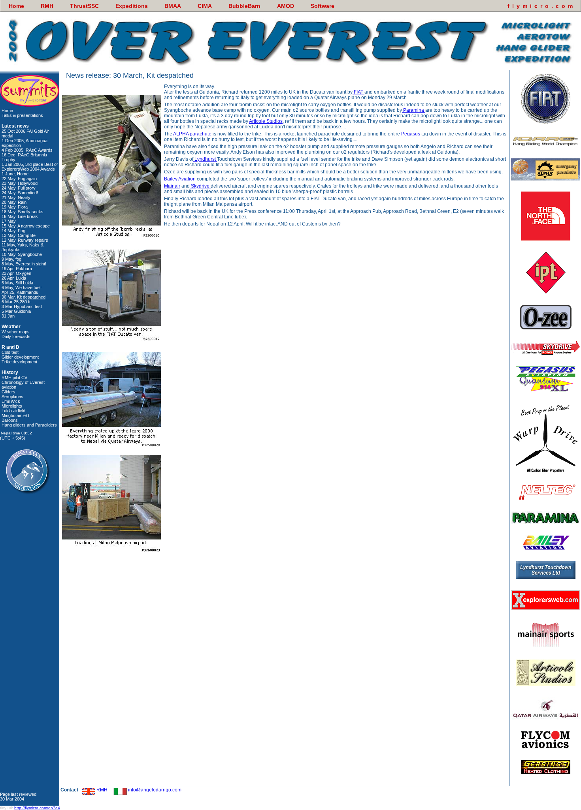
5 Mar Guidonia (16, 311)
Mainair (172, 186)
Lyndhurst (205, 159)
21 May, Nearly (16, 197)
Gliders (8, 391)
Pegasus (410, 134)
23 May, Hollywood (20, 183)
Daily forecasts (16, 336)
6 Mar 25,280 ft (16, 301)
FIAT (358, 92)
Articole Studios (266, 121)
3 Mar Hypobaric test (22, 306)
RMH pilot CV (14, 377)
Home (7, 110)
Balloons (10, 420)
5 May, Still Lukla (17, 282)
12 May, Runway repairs (25, 240)
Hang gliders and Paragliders (29, 425)
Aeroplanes (12, 396)
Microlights (12, 406)
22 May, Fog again (19, 178)
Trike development (19, 361)
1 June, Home (15, 173)
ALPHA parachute (192, 134)
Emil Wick (11, 401)
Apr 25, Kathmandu (20, 292)
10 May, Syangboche (22, 254)
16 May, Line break (20, 216)
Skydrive (200, 186)
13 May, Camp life (19, 235)
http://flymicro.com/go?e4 (37, 808)
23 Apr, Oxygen (16, 273)
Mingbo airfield (15, 415)
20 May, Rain (14, 202)
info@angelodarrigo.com (154, 790)
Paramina (413, 110)
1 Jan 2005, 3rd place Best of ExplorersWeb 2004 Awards (30, 166)
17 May (9, 221)
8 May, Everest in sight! (24, 263)
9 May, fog (11, 259)
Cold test (10, 352)
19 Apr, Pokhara (17, 268)
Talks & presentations (22, 115)
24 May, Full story (19, 188)
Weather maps (16, 331)
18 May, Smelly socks (22, 211)
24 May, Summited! (20, 192)
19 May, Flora (15, 207)
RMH (102, 790)
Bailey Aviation (180, 179)
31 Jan (8, 316)
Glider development (20, 357)
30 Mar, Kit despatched (23, 297)
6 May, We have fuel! (22, 287)
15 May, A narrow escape (26, 226)
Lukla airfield (13, 410)
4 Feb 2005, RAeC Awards (27, 150)
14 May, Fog (13, 230)
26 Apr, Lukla (14, 278)
